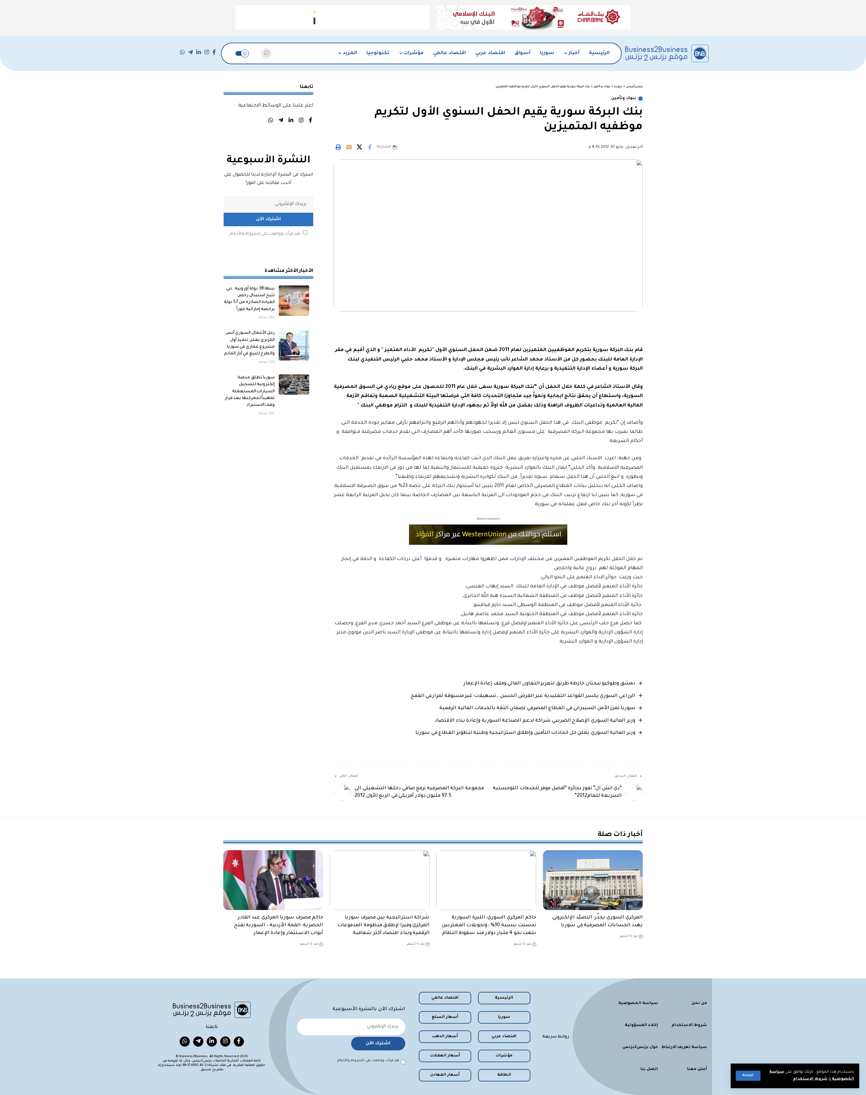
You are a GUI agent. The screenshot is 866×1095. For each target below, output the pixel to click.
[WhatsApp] (182, 52)
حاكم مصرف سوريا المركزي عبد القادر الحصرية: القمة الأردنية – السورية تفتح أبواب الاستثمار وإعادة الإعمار (278, 925)
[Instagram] (207, 52)
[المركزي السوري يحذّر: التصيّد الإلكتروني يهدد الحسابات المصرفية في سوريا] (593, 880)
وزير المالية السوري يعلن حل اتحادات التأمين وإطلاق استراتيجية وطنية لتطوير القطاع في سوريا (525, 733)
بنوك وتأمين (623, 98)
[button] (748, 1076)
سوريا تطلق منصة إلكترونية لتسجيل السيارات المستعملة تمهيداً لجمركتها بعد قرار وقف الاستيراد (250, 391)
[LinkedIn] (199, 52)
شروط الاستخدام (809, 1079)
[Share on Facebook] (369, 147)
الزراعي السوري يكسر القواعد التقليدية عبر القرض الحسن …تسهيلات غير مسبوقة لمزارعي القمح (523, 696)
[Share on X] (359, 147)
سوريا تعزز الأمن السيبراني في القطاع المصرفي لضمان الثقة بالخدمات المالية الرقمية (537, 708)
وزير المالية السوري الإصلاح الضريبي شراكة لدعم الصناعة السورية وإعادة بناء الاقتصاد (535, 721)
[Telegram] (190, 52)
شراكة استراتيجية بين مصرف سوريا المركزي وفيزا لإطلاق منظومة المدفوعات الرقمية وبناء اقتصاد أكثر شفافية (384, 925)
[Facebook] (214, 52)
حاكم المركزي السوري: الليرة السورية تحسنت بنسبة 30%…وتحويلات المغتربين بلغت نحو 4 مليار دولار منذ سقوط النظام (489, 925)
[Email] (349, 147)
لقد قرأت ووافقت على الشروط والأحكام (265, 234)
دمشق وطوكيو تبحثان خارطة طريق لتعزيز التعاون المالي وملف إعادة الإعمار (549, 683)
